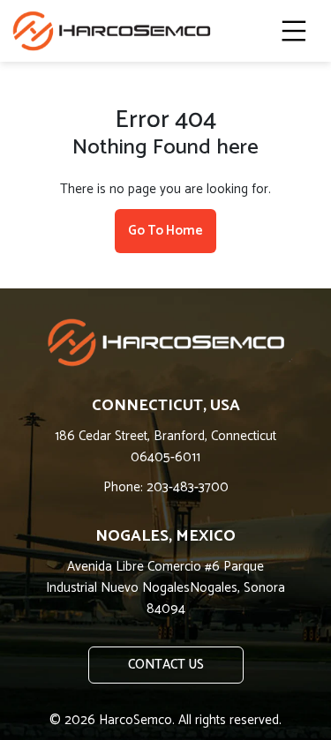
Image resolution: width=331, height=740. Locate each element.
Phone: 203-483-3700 (166, 487)
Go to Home (165, 231)
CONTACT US (166, 665)
